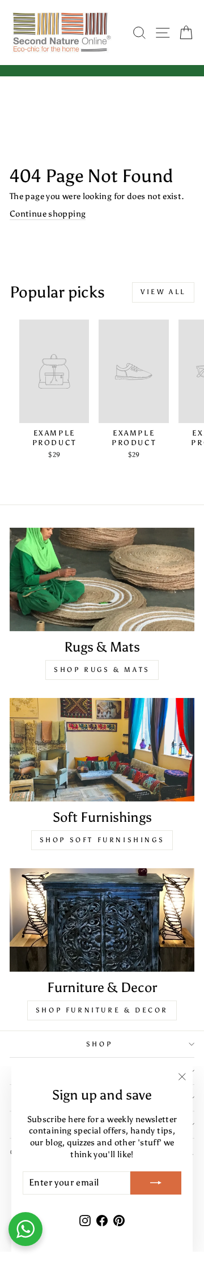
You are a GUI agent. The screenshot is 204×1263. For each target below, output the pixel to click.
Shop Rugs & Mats (102, 670)
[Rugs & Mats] (102, 579)
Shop (99, 1044)
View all (163, 292)
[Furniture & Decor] (102, 920)
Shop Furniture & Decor (102, 1010)
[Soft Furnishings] (102, 749)
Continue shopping (48, 214)
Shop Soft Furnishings (102, 840)
